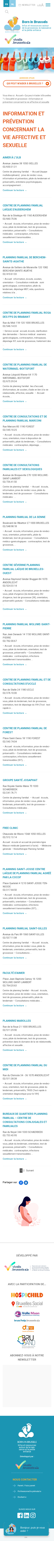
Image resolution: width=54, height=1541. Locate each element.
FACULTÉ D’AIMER (14, 972)
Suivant (30, 1170)
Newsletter (28, 5)
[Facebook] (21, 1183)
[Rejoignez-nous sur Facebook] (20, 1517)
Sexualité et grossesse (16, 99)
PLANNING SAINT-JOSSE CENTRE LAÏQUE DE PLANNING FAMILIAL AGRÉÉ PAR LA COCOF (27, 873)
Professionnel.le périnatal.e (29, 1491)
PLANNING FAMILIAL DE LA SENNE (24, 517)
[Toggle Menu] (48, 4)
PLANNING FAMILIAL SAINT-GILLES (25, 928)
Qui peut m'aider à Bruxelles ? (25, 83)
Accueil (19, 95)
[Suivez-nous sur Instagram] (33, 1517)
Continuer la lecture (15, 190)
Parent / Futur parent (26, 1485)
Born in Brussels (35, 22)
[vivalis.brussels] (17, 35)
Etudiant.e (22, 1497)
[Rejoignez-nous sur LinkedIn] (26, 1517)
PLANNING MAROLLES (17, 1020)
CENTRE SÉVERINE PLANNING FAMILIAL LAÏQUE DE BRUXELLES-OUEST (23, 569)
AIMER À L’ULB (12, 157)
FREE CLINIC (10, 827)
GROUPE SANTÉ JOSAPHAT (20, 780)
